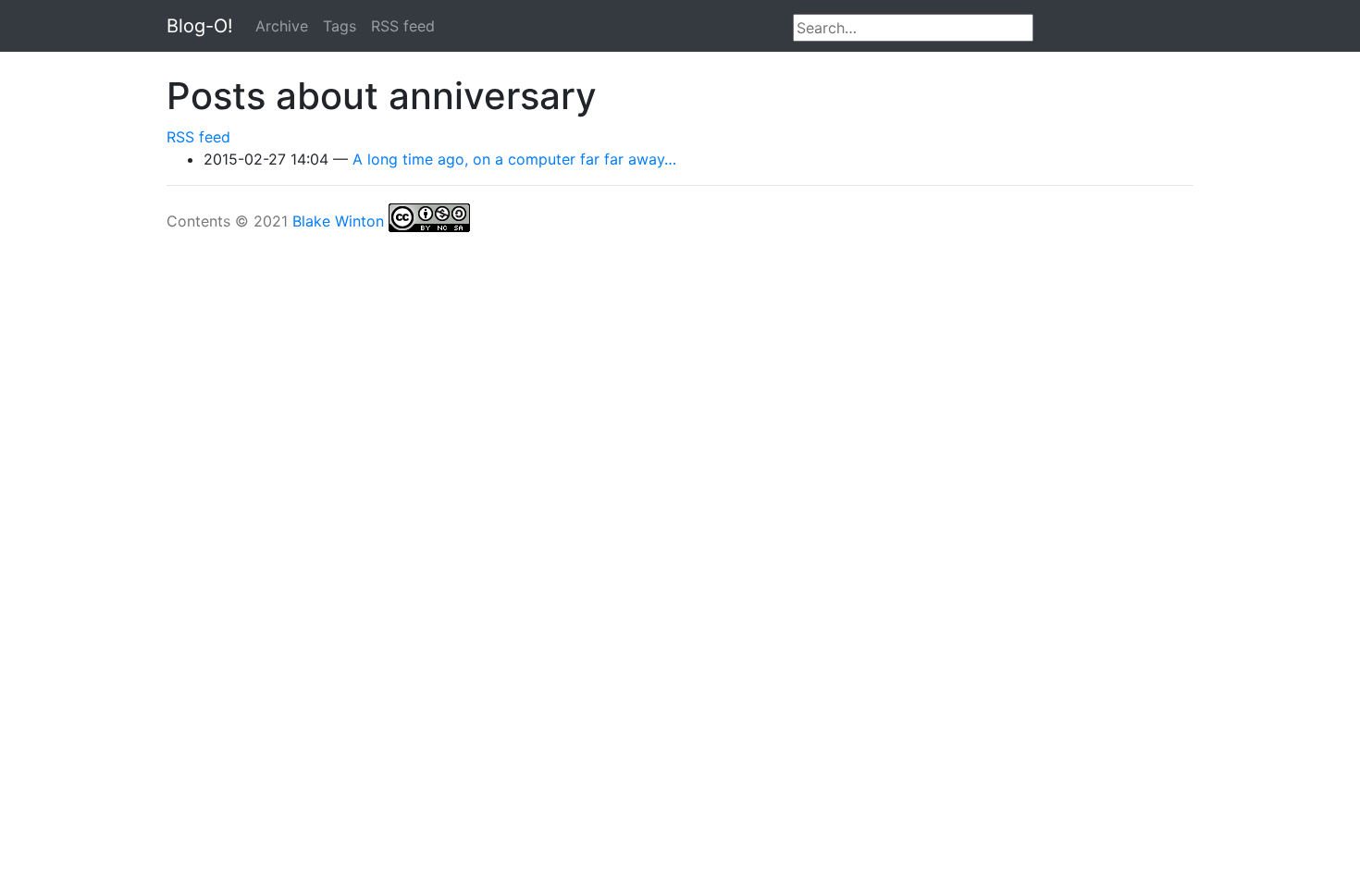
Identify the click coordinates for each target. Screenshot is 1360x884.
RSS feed (403, 26)
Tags (339, 26)
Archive (281, 26)
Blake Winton (338, 221)
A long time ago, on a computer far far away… (514, 159)
